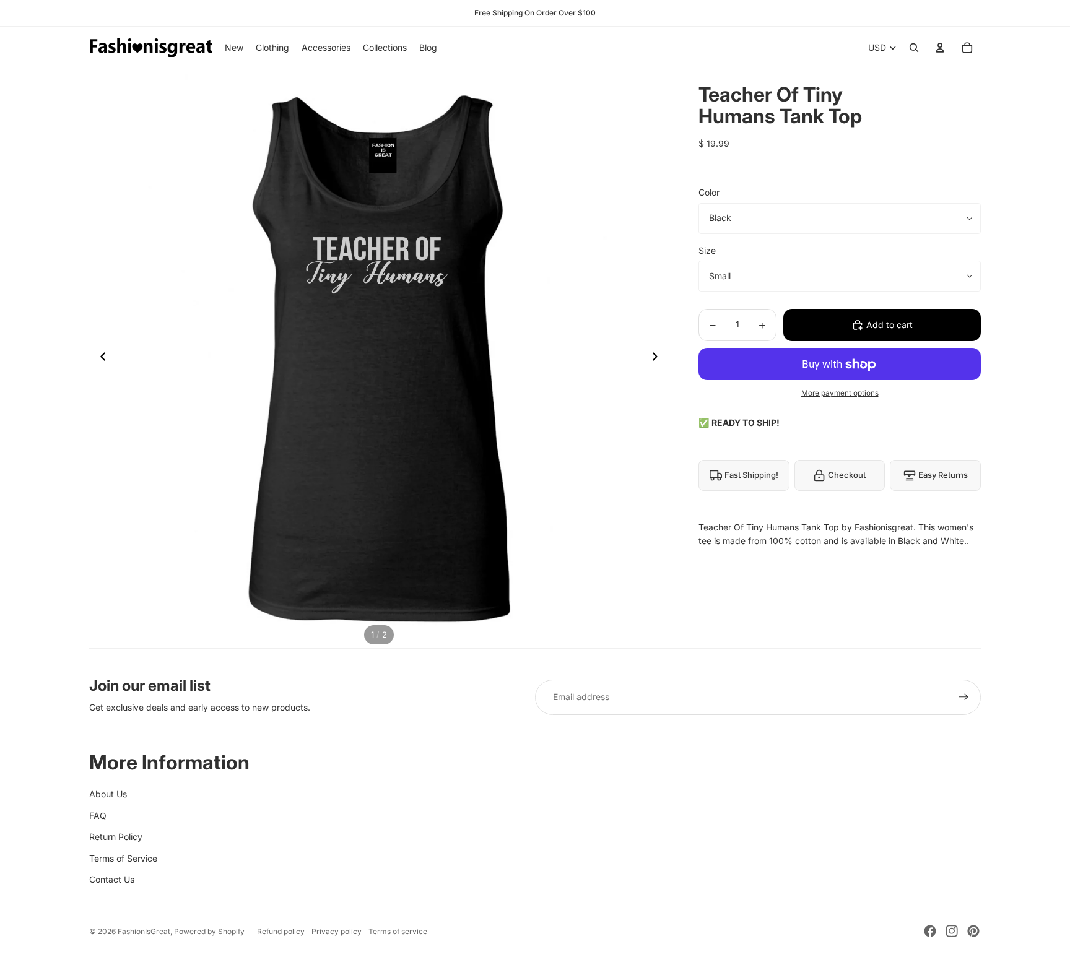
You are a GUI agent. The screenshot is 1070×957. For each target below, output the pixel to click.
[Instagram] (951, 931)
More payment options (840, 393)
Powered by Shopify (209, 931)
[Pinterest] (973, 931)
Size (707, 250)
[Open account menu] (940, 47)
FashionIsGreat (144, 931)
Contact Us (111, 879)
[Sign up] (963, 697)
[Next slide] (658, 358)
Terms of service (397, 931)
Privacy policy (336, 931)
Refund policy (281, 931)
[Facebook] (930, 931)
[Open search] (914, 47)
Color (709, 193)
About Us (108, 794)
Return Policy (115, 836)
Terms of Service (123, 858)
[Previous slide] (99, 358)
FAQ (98, 815)
